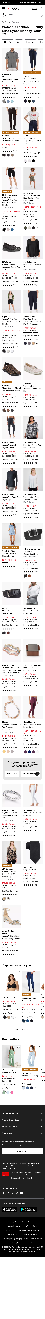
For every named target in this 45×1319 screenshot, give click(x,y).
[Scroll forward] (37, 774)
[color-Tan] (33, 343)
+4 (16, 351)
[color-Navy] (25, 343)
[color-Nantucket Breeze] (8, 1092)
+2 (16, 230)
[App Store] (9, 1209)
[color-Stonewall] (29, 227)
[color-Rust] (8, 410)
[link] (12, 88)
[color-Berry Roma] (12, 1092)
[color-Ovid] (31, 1087)
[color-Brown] (8, 632)
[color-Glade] (4, 1092)
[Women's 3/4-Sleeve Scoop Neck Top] (33, 479)
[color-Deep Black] (4, 229)
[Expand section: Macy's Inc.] (22, 1133)
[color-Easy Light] (23, 1087)
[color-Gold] (4, 751)
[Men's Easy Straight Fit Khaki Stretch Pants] (12, 119)
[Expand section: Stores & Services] (22, 1126)
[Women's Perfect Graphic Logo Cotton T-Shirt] (33, 119)
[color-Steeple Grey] (4, 101)
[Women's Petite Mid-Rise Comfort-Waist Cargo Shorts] (33, 178)
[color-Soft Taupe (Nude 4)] (42, 1017)
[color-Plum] (33, 751)
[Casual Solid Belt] (33, 534)
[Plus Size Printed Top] (33, 428)
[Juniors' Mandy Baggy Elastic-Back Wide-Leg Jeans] (31, 1056)
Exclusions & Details (18, 1178)
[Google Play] (28, 1209)
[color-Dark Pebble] (12, 155)
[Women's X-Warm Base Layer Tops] (12, 479)
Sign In (35, 8)
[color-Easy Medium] (27, 1087)
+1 (15, 1092)
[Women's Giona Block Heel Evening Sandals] (12, 916)
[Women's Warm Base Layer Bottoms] (12, 428)
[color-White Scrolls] (8, 898)
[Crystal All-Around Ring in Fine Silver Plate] (12, 795)
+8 (16, 1017)
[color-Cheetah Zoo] (4, 898)
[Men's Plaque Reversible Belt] (33, 650)
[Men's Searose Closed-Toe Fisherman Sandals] (12, 368)
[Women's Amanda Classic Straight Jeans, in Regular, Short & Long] (31, 981)
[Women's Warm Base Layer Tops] (33, 593)
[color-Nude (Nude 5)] (8, 1017)
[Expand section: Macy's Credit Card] (22, 1120)
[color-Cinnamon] (29, 575)
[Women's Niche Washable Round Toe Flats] (12, 247)
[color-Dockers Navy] (8, 155)
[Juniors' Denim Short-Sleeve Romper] (12, 534)
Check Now (30, 1178)
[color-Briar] (4, 410)
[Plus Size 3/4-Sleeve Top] (33, 247)
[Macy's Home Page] (12, 8)
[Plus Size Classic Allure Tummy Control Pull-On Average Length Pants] (33, 301)
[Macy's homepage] (3, 22)
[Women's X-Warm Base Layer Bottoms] (33, 795)
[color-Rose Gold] (8, 751)
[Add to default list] (18, 972)
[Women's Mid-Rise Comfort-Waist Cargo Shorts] (12, 301)
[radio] (4, 101)
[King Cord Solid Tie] (33, 852)
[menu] (3, 8)
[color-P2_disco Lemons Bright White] (29, 160)
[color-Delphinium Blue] (12, 101)
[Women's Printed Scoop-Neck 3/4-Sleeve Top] (12, 852)
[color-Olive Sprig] (25, 227)
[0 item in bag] (41, 8)
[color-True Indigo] (12, 229)
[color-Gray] (29, 343)
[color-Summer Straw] (8, 229)
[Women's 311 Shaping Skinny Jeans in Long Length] (33, 59)
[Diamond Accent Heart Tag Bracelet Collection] (12, 707)
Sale (8, 22)
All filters (34, 764)
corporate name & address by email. (22, 1251)
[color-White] (25, 160)
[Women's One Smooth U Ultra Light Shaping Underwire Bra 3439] (12, 981)
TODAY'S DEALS (8, 2)
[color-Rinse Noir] (31, 1020)
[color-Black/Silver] (25, 575)
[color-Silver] (12, 751)
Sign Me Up (22, 1151)
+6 (35, 1021)
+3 (15, 155)
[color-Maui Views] (33, 101)
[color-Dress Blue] (8, 101)
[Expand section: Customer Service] (22, 1113)
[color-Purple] (25, 751)
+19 (37, 161)
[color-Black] (29, 101)
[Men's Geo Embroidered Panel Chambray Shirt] (12, 59)
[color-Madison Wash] (23, 1020)
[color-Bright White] (12, 351)
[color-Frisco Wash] (27, 1020)
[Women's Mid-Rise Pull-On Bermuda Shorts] (12, 178)
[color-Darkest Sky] (25, 101)
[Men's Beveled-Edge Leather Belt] (12, 593)
